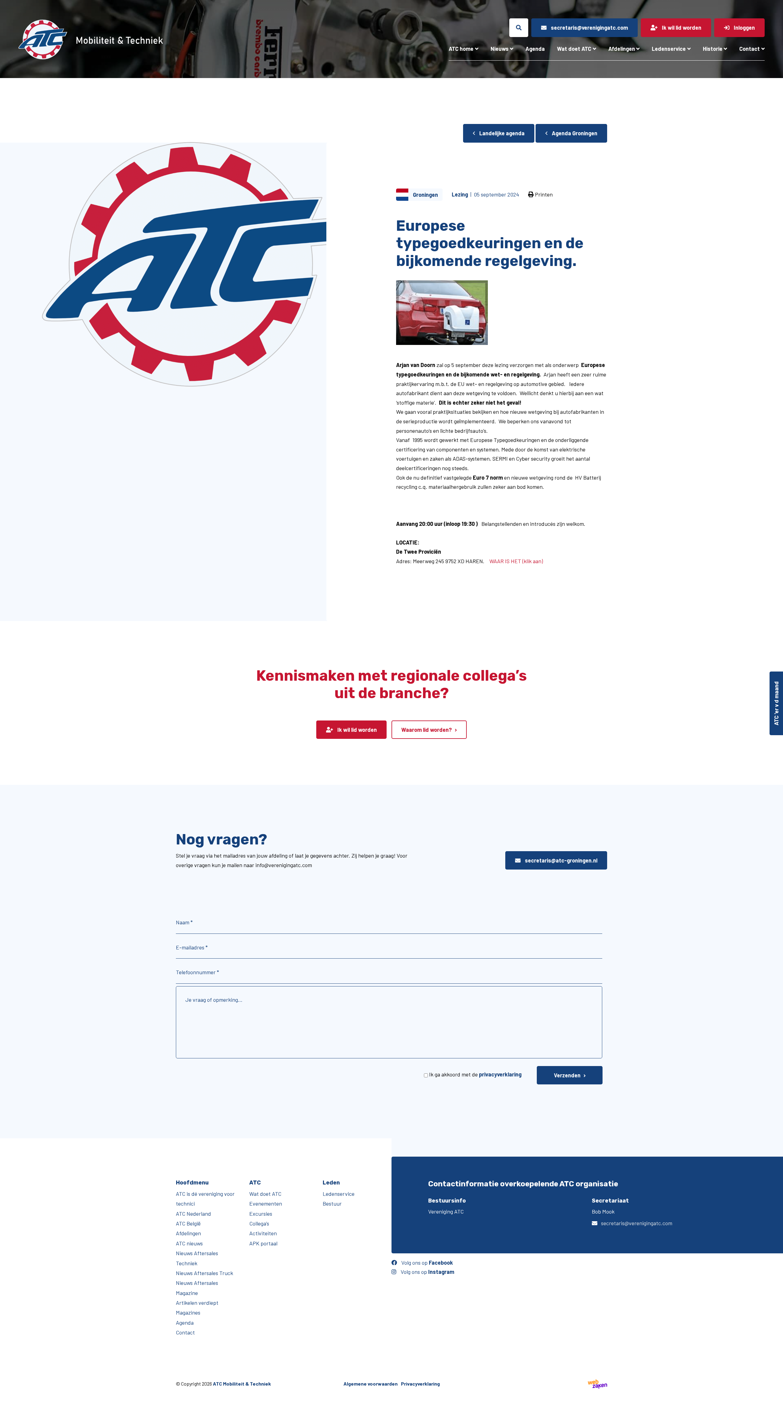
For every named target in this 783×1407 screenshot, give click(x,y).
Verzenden (567, 1075)
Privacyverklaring (420, 1383)
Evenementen (265, 1203)
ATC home (461, 48)
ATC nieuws (189, 1243)
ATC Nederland (193, 1213)
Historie (712, 48)
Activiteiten (263, 1233)
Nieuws (500, 48)
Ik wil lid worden (356, 729)
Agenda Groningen (574, 133)
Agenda (535, 48)
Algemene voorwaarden (370, 1383)
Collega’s (259, 1223)
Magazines (188, 1312)
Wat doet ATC (574, 48)
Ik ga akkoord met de (475, 1074)
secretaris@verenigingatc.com (636, 1223)
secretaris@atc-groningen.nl (560, 860)
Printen (543, 194)
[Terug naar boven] (775, 1399)
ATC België (188, 1223)
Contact (749, 48)
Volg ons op (426, 1262)
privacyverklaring (500, 1074)
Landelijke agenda (501, 133)
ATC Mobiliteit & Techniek (242, 1383)
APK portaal (263, 1243)
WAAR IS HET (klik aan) (516, 561)
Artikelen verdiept (197, 1302)
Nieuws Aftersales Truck (204, 1273)
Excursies (260, 1213)
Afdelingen (621, 48)
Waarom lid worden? (426, 729)
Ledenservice (669, 48)
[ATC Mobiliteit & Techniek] (139, 39)
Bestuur (332, 1203)
